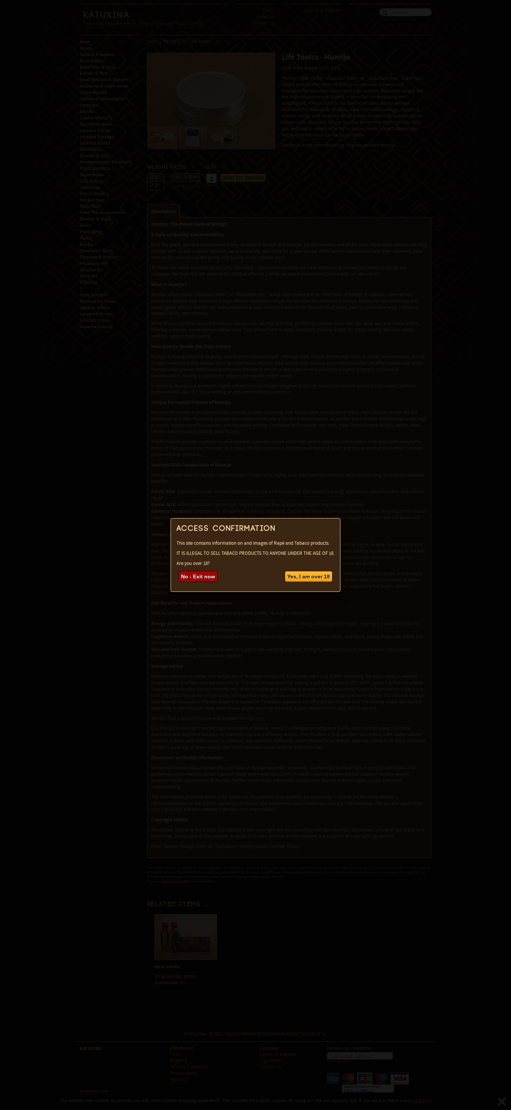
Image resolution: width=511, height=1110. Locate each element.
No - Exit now (198, 577)
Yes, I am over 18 (308, 577)
